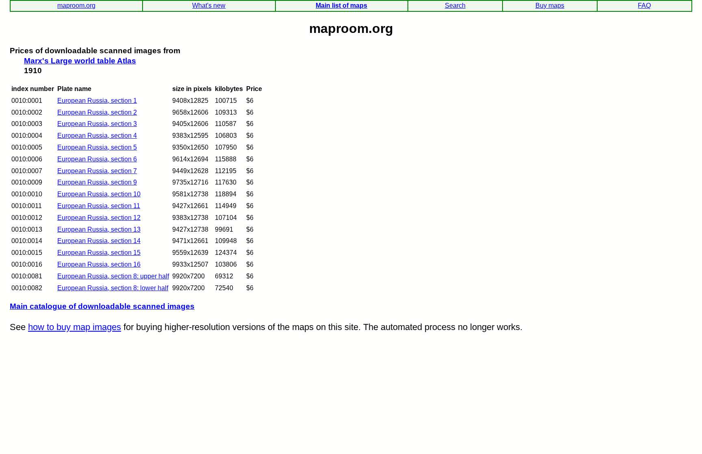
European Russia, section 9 (97, 182)
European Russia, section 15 (99, 252)
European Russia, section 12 (99, 217)
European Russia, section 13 (99, 229)
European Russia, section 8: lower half (112, 288)
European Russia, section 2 (97, 112)
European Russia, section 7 (97, 170)
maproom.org (76, 5)
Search (455, 5)
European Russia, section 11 (98, 205)
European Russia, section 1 (97, 100)
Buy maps (549, 5)
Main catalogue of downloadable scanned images (102, 306)
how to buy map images (74, 327)
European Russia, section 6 (97, 159)
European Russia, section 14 (99, 240)
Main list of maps (341, 5)
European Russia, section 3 (97, 123)
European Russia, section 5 (97, 147)
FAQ (644, 5)
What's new (208, 5)
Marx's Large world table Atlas (80, 60)
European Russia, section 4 (97, 135)
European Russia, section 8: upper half (113, 276)
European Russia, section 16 (99, 264)
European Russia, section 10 (99, 194)
